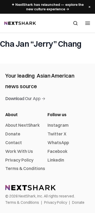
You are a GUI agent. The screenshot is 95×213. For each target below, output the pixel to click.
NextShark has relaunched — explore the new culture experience (48, 6)
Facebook (58, 151)
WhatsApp (58, 142)
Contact (13, 142)
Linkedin (56, 160)
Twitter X (57, 133)
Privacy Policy (19, 160)
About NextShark (22, 125)
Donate (12, 133)
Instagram (58, 125)
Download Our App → (25, 98)
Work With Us (19, 151)
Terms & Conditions (25, 168)
